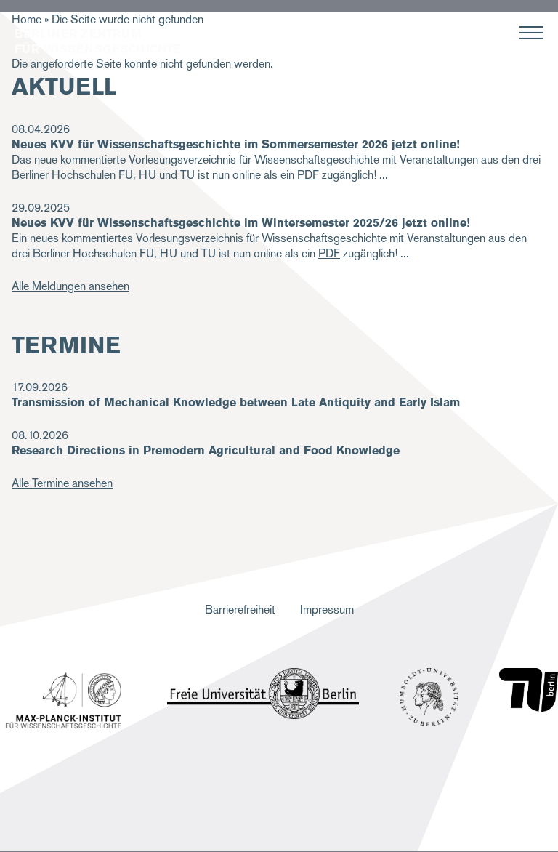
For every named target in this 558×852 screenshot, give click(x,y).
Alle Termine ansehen (62, 483)
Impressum (327, 609)
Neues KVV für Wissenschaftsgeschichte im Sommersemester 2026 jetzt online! (236, 144)
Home (26, 19)
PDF (308, 174)
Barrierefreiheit (240, 609)
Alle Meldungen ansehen (70, 286)
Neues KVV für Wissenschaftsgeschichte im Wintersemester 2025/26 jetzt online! (241, 222)
